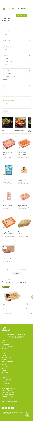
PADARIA (4, 353)
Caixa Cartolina (9, 61)
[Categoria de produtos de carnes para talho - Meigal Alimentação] (7, 122)
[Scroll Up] (27, 415)
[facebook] (6, 408)
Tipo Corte (6, 70)
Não (6, 103)
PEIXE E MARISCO (6, 344)
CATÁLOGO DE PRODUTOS (8, 376)
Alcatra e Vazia (9, 73)
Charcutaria (8, 46)
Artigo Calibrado (8, 100)
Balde (6, 58)
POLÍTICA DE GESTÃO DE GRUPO (9, 401)
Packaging (6, 55)
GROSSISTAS (5, 368)
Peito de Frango (7, 258)
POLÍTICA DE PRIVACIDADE (8, 392)
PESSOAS (4, 377)
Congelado (8, 29)
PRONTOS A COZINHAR (7, 346)
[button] (30, 15)
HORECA (4, 363)
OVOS (3, 350)
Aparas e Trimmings (10, 76)
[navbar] (2, 3)
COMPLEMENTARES (6, 357)
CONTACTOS (5, 385)
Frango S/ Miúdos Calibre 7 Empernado (8, 232)
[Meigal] (16, 329)
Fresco (7, 31)
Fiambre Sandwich (8, 205)
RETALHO (4, 364)
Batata (7, 43)
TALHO (3, 342)
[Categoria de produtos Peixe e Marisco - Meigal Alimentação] (20, 122)
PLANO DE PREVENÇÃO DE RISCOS (10, 400)
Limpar (5, 112)
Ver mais (5, 34)
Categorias (6, 41)
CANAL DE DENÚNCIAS (7, 398)
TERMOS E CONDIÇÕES (7, 390)
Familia (5, 26)
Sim (6, 105)
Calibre (5, 85)
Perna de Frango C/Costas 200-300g (23, 206)
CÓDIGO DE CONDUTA (7, 396)
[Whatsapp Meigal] (4, 9)
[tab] (16, 26)
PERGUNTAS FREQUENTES (8, 387)
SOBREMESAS (5, 355)
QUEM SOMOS (5, 372)
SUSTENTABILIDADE (6, 379)
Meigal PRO (21, 15)
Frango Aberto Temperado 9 (22, 153)
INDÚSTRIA (4, 366)
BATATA (4, 352)
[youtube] (12, 408)
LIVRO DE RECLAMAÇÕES (8, 394)
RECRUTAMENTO (6, 383)
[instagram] (3, 408)
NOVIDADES (4, 359)
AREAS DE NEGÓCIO (6, 374)
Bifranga (5, 309)
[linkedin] (9, 408)
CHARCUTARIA (5, 348)
